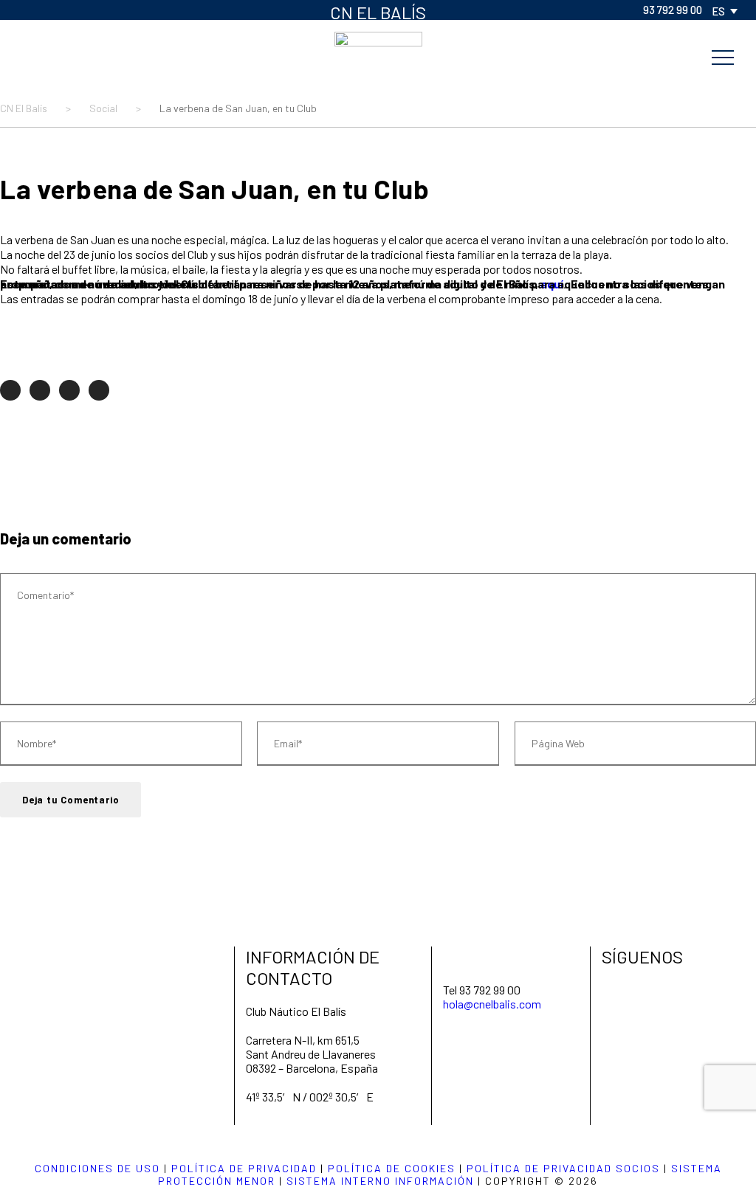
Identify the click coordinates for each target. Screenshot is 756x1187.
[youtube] (117, 9)
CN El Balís (378, 12)
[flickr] (46, 9)
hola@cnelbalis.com (492, 1004)
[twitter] (93, 9)
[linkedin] (70, 9)
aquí (551, 284)
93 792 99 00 (672, 9)
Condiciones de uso (97, 1168)
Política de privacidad (244, 1168)
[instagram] (141, 9)
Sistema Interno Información (380, 1180)
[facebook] (22, 9)
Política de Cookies (392, 1168)
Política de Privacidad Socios (563, 1168)
